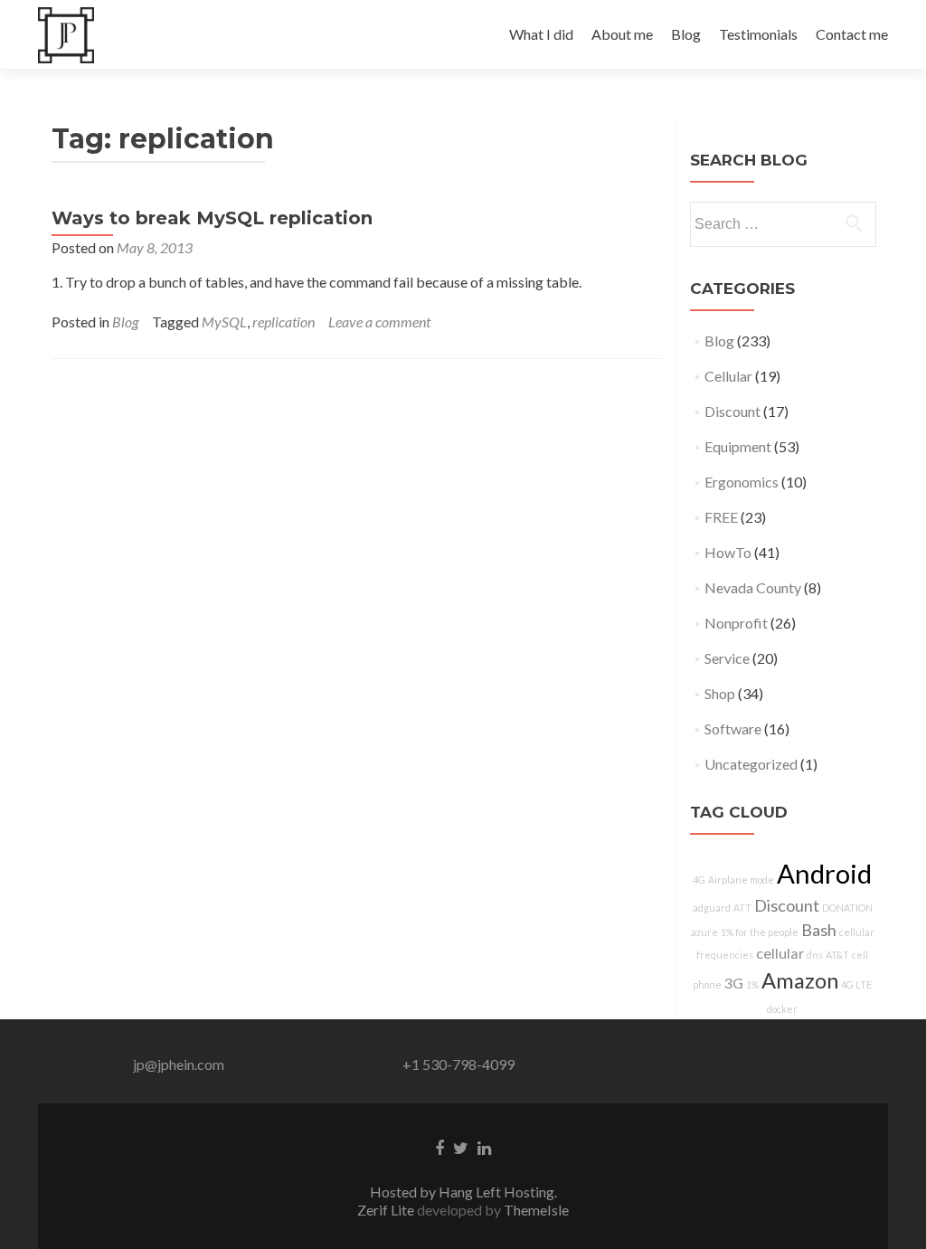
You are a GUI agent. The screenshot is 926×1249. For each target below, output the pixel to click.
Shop (719, 693)
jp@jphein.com (178, 1064)
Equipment (737, 446)
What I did (541, 34)
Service (727, 658)
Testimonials (758, 34)
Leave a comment (379, 321)
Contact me (852, 34)
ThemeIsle (536, 1209)
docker (782, 1009)
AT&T (837, 954)
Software (732, 728)
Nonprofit (736, 622)
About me (622, 34)
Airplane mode (741, 879)
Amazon (799, 980)
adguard (712, 907)
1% (752, 984)
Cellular (728, 375)
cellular (780, 952)
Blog (686, 34)
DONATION (847, 907)
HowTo (727, 552)
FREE (721, 516)
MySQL (224, 321)
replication (283, 321)
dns (815, 954)
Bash (818, 930)
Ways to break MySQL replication (212, 218)
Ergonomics (741, 481)
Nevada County (752, 587)
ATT (742, 907)
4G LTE (856, 984)
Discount (732, 411)
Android (824, 873)
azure (704, 932)
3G (733, 982)
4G (699, 879)
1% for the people (759, 932)
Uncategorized (751, 763)
